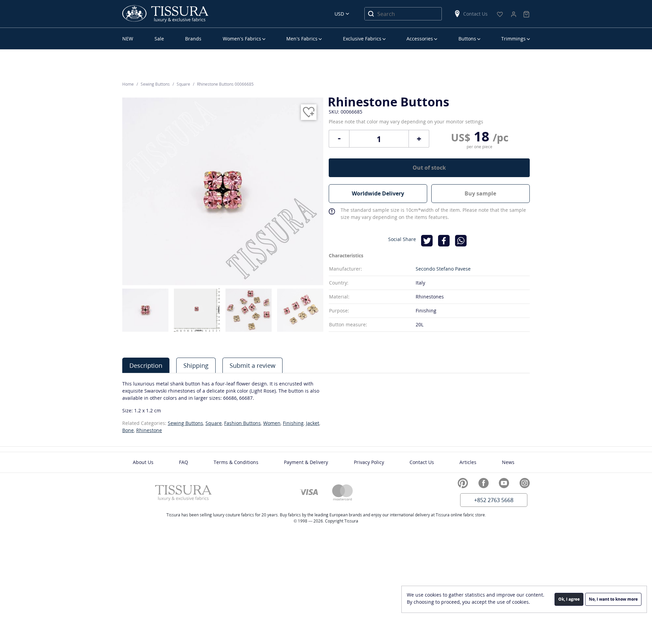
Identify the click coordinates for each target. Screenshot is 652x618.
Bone (128, 430)
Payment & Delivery (306, 462)
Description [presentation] (145, 365)
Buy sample (480, 193)
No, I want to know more (613, 599)
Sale (159, 38)
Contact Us (475, 14)
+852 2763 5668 (493, 500)
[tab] (145, 365)
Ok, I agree (569, 599)
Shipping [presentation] (196, 365)
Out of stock (429, 167)
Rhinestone (149, 430)
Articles (467, 462)
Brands (193, 38)
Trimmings (513, 38)
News (508, 462)
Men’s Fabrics (302, 38)
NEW (127, 38)
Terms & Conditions (236, 462)
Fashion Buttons (242, 423)
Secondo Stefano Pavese (443, 268)
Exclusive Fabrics (362, 38)
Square (213, 423)
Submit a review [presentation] (252, 365)
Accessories (419, 38)
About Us (143, 462)
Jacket (312, 423)
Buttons (467, 38)
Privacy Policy (369, 462)
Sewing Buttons (185, 423)
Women (271, 423)
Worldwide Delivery (378, 193)
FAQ (183, 462)
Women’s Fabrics (242, 38)
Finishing (293, 423)
